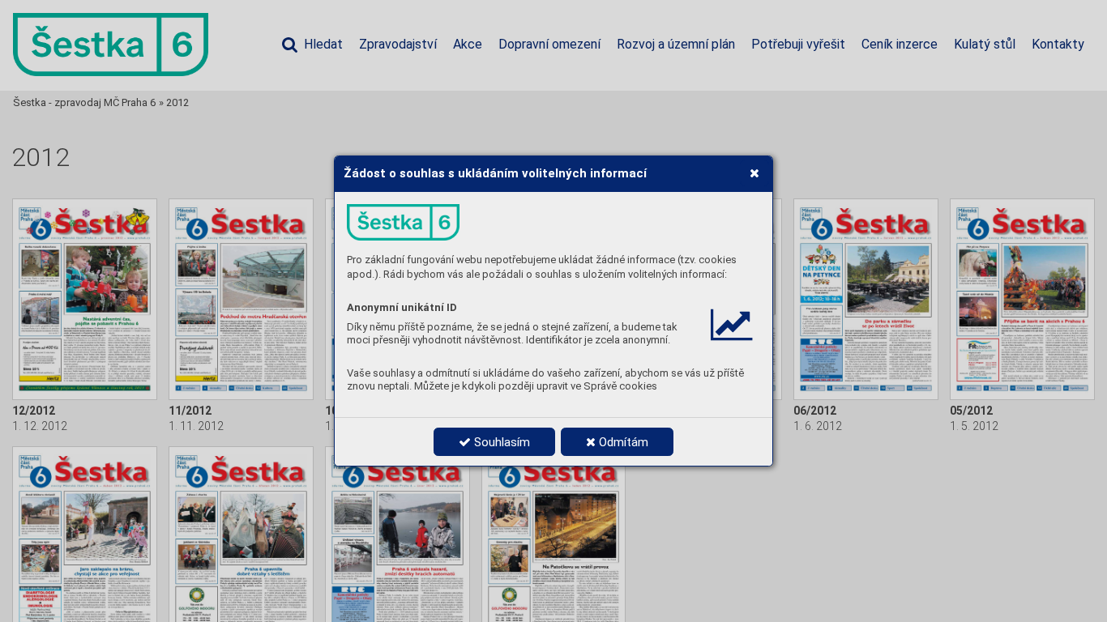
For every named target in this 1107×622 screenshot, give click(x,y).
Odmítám (622, 442)
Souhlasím (500, 442)
